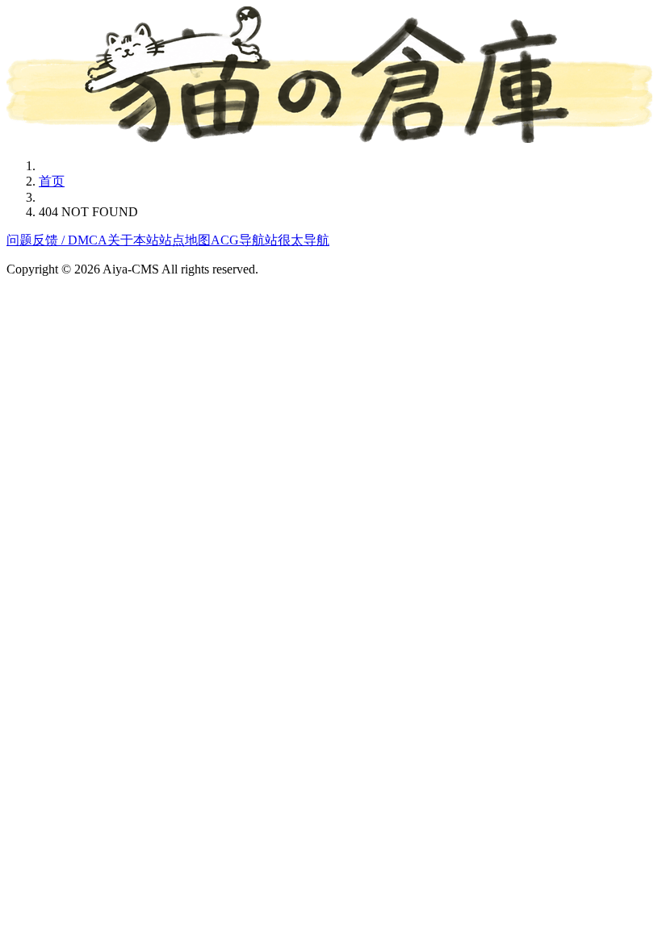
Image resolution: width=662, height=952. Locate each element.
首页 (52, 181)
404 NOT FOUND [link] (88, 212)
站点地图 (185, 240)
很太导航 (303, 240)
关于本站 (133, 240)
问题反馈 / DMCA (56, 240)
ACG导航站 (244, 240)
